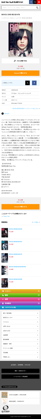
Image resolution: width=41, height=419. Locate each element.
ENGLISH (27, 365)
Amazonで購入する (20, 73)
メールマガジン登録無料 (20, 376)
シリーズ (18, 18)
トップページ (5, 18)
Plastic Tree (6, 216)
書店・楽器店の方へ (20, 371)
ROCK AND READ (27, 18)
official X (6, 113)
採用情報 (20, 365)
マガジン (12, 18)
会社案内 (13, 365)
